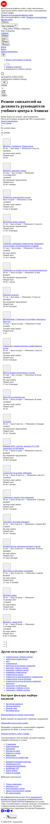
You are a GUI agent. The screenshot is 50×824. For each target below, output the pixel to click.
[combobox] (12, 77)
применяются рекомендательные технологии (21, 798)
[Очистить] (4, 82)
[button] (3, 47)
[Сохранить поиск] (3, 92)
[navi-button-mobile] (3, 55)
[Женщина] (7, 193)
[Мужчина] (7, 141)
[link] (5, 41)
